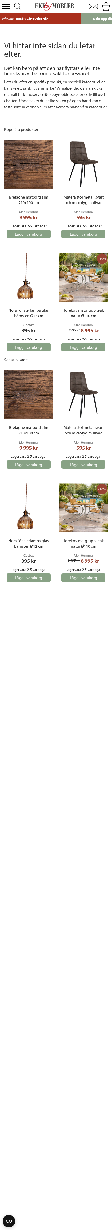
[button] (6, 6)
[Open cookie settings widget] (9, 1221)
